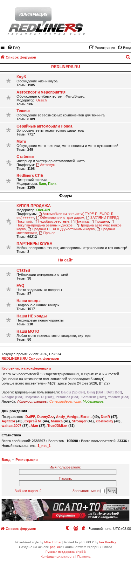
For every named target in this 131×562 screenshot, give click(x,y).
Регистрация (27, 459)
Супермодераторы (65, 401)
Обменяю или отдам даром (62, 217)
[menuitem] (13, 48)
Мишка (57, 421)
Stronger (79, 421)
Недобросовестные (53, 221)
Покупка (82, 221)
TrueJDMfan (57, 425)
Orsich (41, 100)
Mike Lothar (52, 542)
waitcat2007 (11, 425)
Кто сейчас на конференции (26, 368)
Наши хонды (28, 301)
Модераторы (93, 401)
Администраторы (32, 401)
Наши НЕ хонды (32, 316)
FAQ (20, 285)
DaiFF (30, 417)
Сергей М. (33, 421)
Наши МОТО (28, 331)
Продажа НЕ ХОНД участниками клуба (63, 229)
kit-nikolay (104, 421)
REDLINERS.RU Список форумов (30, 358)
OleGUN (43, 210)
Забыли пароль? (28, 491)
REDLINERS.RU (65, 67)
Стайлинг (25, 157)
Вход (6, 459)
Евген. (86, 417)
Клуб (21, 77)
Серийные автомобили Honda (44, 126)
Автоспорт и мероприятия (41, 92)
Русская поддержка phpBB (65, 551)
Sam (42, 183)
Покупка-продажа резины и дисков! (45, 225)
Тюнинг (23, 111)
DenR (105, 417)
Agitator (8, 421)
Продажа (102, 221)
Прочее (49, 233)
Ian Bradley (107, 542)
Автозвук (47, 165)
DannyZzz (45, 417)
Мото (21, 141)
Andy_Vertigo (67, 417)
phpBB (55, 547)
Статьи (23, 270)
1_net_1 (44, 446)
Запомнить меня (86, 491)
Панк (52, 183)
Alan (34, 425)
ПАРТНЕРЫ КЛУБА (34, 243)
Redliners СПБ (30, 175)
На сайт (65, 260)
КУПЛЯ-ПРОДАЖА (34, 206)
